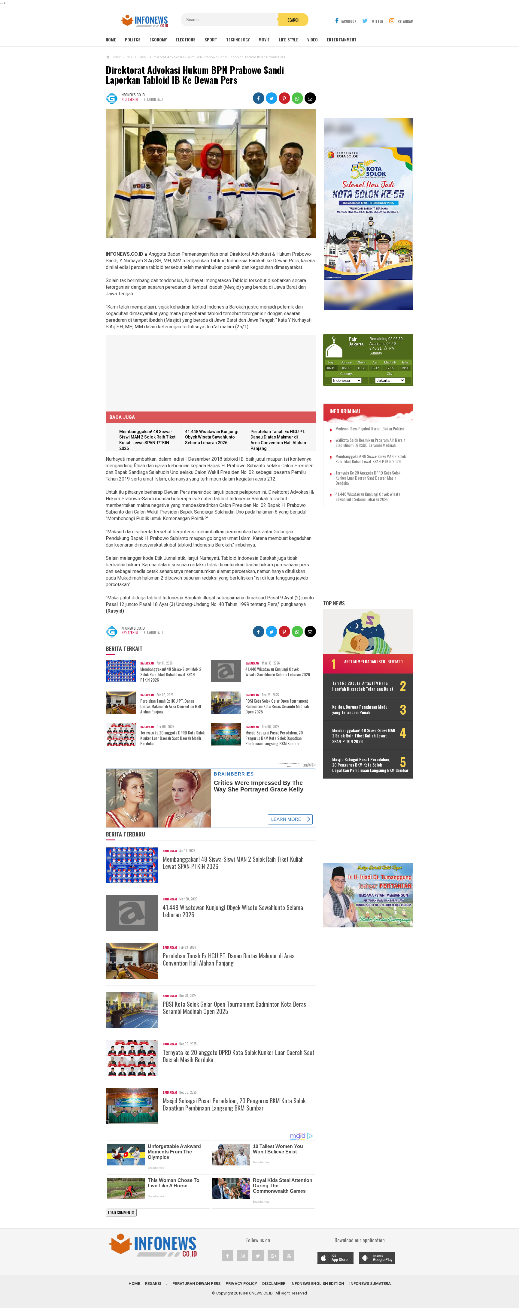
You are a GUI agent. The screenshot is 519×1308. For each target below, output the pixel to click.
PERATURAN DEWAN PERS (196, 1283)
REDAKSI (153, 1283)
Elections (186, 39)
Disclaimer (273, 1283)
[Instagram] (242, 1255)
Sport (211, 39)
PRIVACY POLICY (241, 1283)
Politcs (133, 39)
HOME (134, 1283)
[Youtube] (288, 1255)
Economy (158, 39)
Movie (264, 39)
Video (312, 39)
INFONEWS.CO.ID (258, 1293)
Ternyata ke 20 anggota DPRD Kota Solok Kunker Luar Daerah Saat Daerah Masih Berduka (172, 738)
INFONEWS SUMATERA (370, 1283)
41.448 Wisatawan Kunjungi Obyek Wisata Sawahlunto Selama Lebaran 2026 (211, 437)
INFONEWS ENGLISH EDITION (317, 1283)
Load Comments (121, 1213)
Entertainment (342, 39)
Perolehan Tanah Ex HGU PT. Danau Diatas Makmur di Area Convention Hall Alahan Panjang (170, 706)
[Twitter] (258, 1255)
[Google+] (273, 1255)
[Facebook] (227, 1255)
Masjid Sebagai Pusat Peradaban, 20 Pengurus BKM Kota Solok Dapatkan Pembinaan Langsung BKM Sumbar (274, 738)
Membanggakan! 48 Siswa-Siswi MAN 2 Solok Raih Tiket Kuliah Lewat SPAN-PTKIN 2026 (170, 674)
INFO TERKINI (129, 99)
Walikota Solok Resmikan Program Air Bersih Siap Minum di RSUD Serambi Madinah (370, 443)
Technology (238, 39)
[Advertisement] (151, 372)
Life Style (288, 39)
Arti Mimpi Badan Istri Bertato (373, 661)
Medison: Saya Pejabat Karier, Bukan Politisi (369, 428)
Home (111, 39)
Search (293, 20)
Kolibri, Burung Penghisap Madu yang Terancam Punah (359, 709)
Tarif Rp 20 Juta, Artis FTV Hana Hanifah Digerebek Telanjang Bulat (362, 685)
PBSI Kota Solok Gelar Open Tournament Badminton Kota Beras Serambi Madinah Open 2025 (277, 706)
